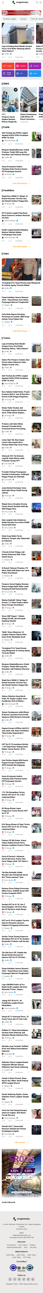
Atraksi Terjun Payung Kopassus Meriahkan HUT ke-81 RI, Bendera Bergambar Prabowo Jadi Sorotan (15, 938)
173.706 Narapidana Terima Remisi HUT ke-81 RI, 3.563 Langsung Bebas (13, 794)
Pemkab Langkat (9, 19)
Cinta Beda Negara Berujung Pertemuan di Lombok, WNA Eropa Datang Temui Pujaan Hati (15, 316)
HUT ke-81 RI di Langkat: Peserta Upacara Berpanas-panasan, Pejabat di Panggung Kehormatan (15, 922)
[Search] (37, 2)
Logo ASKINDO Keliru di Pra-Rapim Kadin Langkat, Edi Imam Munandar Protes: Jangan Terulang (14, 987)
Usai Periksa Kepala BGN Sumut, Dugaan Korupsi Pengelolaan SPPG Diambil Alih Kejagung (15, 762)
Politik (6, 127)
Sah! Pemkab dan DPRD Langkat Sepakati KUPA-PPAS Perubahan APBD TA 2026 (15, 135)
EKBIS (6, 83)
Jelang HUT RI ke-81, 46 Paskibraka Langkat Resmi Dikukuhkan (12, 1003)
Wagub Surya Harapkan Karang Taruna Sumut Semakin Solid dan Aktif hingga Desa (15, 506)
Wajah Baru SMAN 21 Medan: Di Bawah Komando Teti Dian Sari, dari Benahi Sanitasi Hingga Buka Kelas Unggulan (15, 198)
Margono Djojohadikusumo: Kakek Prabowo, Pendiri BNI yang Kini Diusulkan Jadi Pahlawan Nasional (15, 152)
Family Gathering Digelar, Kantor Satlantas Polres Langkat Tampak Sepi (15, 1096)
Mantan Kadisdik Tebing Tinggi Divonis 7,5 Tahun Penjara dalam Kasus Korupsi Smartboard (15, 602)
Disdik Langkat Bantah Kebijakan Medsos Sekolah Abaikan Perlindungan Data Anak (15, 232)
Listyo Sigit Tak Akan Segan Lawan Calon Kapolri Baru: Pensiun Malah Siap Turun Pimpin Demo (15, 442)
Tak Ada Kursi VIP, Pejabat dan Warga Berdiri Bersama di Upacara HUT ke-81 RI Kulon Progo (14, 955)
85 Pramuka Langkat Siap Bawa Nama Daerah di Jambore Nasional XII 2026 (16, 215)
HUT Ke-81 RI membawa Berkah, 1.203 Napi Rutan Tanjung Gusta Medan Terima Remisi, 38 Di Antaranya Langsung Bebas (15, 746)
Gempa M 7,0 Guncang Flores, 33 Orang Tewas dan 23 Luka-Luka (15, 1017)
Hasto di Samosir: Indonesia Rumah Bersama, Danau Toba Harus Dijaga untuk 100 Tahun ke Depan (15, 858)
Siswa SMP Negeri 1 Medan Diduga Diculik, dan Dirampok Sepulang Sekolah (13, 618)
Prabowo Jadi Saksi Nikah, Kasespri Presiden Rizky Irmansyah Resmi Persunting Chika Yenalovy (13, 426)
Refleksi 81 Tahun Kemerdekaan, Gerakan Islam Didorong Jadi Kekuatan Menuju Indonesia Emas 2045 (15, 1032)
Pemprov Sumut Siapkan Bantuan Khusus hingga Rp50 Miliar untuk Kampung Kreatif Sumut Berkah (15, 586)
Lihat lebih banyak (20, 183)
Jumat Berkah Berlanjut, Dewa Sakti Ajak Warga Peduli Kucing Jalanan (14, 490)
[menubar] (3, 2)
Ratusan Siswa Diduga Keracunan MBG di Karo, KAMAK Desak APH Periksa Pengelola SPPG (15, 890)
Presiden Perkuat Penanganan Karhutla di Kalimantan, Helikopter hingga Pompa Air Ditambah (15, 474)
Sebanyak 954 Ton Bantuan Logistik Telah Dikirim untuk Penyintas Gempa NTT (13, 458)
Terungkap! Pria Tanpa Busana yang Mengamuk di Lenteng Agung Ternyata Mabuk (21, 284)
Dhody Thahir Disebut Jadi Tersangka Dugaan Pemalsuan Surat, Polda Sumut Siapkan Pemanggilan (14, 410)
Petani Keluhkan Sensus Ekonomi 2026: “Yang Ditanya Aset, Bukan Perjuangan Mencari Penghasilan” (15, 299)
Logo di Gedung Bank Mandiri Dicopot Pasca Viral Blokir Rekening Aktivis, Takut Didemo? (17, 48)
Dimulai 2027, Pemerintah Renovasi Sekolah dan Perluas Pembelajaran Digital (14, 1128)
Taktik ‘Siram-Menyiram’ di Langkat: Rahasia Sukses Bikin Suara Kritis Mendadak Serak (14, 634)
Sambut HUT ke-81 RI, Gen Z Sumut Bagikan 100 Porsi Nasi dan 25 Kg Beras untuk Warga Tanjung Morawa (14, 906)
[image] (36, 136)
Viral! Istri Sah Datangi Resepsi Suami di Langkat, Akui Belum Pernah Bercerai (14, 1112)
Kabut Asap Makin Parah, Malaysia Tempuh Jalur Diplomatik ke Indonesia (16, 538)
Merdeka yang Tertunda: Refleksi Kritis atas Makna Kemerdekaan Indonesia (15, 1048)
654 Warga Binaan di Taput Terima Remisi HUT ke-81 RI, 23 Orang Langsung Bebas (16, 826)
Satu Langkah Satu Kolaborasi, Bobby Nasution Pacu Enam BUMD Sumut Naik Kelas (16, 522)
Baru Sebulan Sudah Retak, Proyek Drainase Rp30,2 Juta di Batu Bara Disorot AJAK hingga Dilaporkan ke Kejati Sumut (16, 394)
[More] (33, 57)
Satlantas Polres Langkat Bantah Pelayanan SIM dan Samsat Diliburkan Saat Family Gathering (15, 1064)
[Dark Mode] (40, 2)
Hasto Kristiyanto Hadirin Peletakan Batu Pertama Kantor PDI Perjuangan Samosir (14, 169)
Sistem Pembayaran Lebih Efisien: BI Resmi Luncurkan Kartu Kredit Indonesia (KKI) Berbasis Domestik (16, 714)
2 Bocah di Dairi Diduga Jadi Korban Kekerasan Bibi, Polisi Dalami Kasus (14, 554)
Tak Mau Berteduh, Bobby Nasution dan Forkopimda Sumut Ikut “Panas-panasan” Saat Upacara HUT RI (15, 874)
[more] (39, 127)
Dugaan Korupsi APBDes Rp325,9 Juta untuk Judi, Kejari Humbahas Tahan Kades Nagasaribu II (15, 730)
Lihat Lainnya (20, 1142)
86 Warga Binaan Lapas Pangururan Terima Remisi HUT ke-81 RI (15, 810)
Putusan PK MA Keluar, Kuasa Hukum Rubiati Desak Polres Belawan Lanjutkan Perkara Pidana (16, 842)
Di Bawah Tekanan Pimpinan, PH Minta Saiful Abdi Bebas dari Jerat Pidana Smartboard (15, 570)
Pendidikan (8, 190)
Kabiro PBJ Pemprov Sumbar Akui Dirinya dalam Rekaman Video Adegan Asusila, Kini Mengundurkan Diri (15, 362)
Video (6, 253)
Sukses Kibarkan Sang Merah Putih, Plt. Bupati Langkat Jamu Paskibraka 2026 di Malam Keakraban (14, 698)
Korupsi (23, 19)
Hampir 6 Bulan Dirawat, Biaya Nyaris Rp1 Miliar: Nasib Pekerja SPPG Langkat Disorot (15, 1080)
